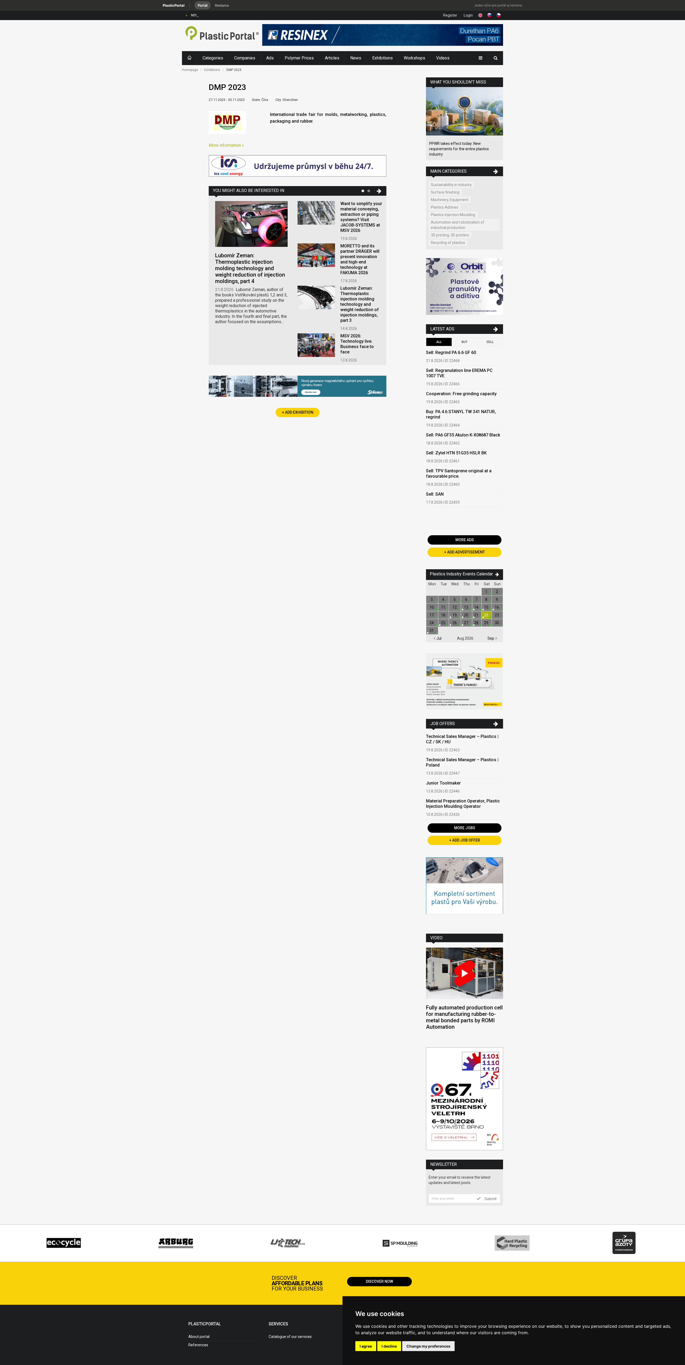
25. (443, 623)
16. (497, 607)
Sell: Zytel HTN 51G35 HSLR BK (456, 452)
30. (497, 623)
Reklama (222, 5)
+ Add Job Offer (464, 840)
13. (466, 607)
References (198, 1345)
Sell (490, 342)
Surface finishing (445, 192)
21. (476, 615)
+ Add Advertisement (464, 552)
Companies (244, 58)
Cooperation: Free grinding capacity (461, 393)
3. (432, 599)
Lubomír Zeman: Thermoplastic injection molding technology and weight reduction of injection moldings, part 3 (359, 304)
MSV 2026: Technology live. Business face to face (228, 15)
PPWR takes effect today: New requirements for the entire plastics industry (459, 148)
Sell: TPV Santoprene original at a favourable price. (459, 473)
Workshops (414, 58)
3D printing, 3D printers (450, 235)
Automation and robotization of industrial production (457, 225)
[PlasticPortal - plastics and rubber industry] (222, 35)
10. (432, 607)
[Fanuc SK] (464, 682)
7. (476, 599)
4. (443, 599)
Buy (464, 342)
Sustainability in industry (451, 185)
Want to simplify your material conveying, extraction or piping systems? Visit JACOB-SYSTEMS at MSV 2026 (361, 217)
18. (443, 615)
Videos (443, 58)
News (355, 58)
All (439, 342)
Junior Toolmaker (443, 783)
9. (497, 599)
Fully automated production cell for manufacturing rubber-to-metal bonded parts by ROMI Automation (464, 1017)
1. (486, 592)
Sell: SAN (435, 494)
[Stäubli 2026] (297, 387)
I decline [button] (389, 1346)
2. (497, 592)
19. (455, 615)
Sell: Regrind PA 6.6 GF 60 (451, 352)
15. (486, 607)
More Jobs (464, 828)
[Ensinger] (464, 891)
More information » (226, 145)
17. (432, 615)
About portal (199, 1336)
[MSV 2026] (464, 1099)
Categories (213, 58)
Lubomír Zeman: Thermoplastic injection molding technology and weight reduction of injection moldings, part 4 (250, 268)
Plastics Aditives (444, 207)
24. (432, 623)
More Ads (464, 540)
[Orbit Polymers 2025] (464, 287)
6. (466, 599)
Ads (270, 58)
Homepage (190, 70)
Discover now (379, 1281)
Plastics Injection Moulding (453, 215)
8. (486, 599)
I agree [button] (366, 1346)
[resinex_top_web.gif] (382, 35)
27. (466, 623)
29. (486, 623)
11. (443, 607)
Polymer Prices (299, 58)
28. (476, 623)
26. (455, 623)
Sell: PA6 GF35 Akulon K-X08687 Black (463, 435)
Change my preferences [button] (428, 1346)
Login (468, 15)
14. (476, 607)
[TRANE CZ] (297, 166)
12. (455, 607)
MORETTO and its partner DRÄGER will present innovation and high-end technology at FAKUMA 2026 (359, 259)
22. (486, 615)
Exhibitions (382, 58)
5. (455, 599)
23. (497, 615)
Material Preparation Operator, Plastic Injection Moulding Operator (463, 803)
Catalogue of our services (290, 1336)
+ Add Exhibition (297, 412)
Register (450, 15)
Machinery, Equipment (449, 200)
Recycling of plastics (448, 242)
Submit (490, 1198)
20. (466, 615)
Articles (332, 58)
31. (432, 630)
